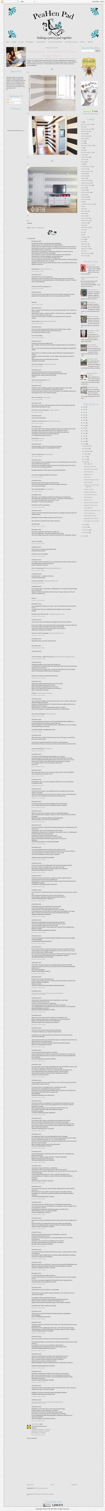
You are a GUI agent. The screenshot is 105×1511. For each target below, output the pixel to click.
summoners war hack (50, 364)
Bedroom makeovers (86, 129)
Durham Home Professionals (90, 113)
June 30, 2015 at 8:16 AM (37, 440)
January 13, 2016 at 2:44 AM (38, 716)
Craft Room (84, 138)
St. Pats (83, 241)
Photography (84, 237)
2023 (84, 415)
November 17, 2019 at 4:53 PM (38, 1318)
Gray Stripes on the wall (90, 466)
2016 (84, 433)
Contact (14, 42)
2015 (84, 436)
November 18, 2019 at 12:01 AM (38, 1396)
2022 (84, 417)
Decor (82, 143)
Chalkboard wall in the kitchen (91, 479)
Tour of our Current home (55, 42)
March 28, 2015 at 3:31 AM (37, 304)
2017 (84, 430)
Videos (82, 251)
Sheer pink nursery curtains (91, 469)
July (85, 456)
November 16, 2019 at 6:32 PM (38, 1198)
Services (82, 42)
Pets (82, 234)
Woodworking (84, 255)
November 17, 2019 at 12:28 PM (38, 1269)
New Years (84, 215)
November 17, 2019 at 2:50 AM (38, 1228)
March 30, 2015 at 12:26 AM (38, 337)
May (85, 461)
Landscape (84, 194)
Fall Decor (83, 159)
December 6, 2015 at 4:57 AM (38, 507)
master (83, 208)
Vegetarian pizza (88, 474)
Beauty (83, 126)
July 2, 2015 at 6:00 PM (37, 456)
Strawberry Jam (88, 500)
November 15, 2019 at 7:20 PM (38, 1046)
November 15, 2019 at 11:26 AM (38, 1012)
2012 (84, 444)
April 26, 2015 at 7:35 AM (37, 366)
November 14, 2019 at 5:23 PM (38, 886)
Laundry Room (84, 199)
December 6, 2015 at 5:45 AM (38, 556)
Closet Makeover (85, 136)
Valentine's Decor (85, 248)
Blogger (22, 130)
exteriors (83, 154)
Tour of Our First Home (71, 42)
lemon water (47, 397)
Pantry (82, 229)
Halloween (83, 178)
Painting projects (41, 227)
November (87, 446)
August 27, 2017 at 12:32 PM (38, 766)
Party (82, 232)
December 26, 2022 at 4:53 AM (38, 1434)
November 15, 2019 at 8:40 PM (38, 1076)
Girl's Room (84, 176)
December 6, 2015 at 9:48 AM (38, 600)
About (7, 42)
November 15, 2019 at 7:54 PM (38, 1061)
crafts (82, 140)
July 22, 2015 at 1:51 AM (37, 491)
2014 (84, 438)
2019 (84, 425)
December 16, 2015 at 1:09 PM (38, 695)
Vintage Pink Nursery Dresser (91, 518)
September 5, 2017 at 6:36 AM (38, 798)
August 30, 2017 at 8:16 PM (37, 785)
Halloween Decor (85, 180)
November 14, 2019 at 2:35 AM (38, 821)
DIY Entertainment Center (90, 494)
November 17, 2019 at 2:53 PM (38, 1284)
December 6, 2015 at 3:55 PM (38, 647)
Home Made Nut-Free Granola (91, 521)
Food (82, 164)
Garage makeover (91, 302)
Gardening (83, 173)
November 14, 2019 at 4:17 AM (38, 843)
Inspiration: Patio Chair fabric (91, 502)
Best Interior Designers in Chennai (41, 1429)
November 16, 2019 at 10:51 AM (38, 1162)
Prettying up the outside (92, 316)
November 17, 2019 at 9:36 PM (38, 1368)
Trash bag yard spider (92, 359)
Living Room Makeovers (87, 204)
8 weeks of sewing (88, 489)
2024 (84, 412)
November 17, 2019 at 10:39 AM (38, 1258)
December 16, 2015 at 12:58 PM (38, 677)
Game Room (84, 169)
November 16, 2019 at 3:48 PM (38, 1183)
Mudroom (83, 213)
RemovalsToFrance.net (45, 269)
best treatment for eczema (53, 421)
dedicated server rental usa (44, 693)
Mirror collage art (88, 463)
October (86, 448)
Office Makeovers (85, 220)
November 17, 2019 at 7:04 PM (38, 1333)
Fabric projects (85, 157)
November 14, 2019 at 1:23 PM (38, 872)
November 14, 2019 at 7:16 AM (38, 859)
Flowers (83, 162)
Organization (84, 222)
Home (52, 1484)
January (86, 532)
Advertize (90, 42)
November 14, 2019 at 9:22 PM (38, 900)
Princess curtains (90, 265)
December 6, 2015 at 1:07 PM (38, 635)
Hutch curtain (87, 477)
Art (82, 122)
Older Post (74, 1484)
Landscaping (84, 197)
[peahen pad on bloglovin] (89, 105)
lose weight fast (49, 489)
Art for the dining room (89, 513)
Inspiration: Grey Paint (92, 387)
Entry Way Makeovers (86, 152)
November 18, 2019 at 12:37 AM (38, 1403)
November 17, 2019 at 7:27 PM (38, 1350)
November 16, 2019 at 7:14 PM (38, 1214)
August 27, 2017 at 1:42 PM (37, 776)
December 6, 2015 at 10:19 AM (38, 616)
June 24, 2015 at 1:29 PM (37, 412)
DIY (82, 147)
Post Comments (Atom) (41, 1488)
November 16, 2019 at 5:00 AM (38, 1148)
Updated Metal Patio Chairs (91, 505)
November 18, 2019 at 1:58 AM (38, 1420)
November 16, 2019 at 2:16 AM (38, 1130)
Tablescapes (84, 244)
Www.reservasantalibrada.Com (52, 568)
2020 (84, 423)
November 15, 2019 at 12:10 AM (38, 932)
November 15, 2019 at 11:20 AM (38, 994)
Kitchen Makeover (85, 192)
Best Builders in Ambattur (39, 1432)
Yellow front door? (88, 482)
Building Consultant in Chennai (40, 1431)
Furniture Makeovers (86, 166)
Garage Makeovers (86, 171)
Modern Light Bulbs (89, 471)
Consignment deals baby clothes (92, 510)
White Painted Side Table (90, 515)
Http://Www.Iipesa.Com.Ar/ (57, 614)
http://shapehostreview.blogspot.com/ (63, 656)
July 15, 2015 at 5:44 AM (37, 477)
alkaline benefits (54, 410)
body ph (42, 438)
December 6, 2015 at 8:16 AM (38, 570)
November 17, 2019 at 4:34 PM (38, 1308)
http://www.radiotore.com (51, 581)
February (86, 529)
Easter (82, 150)
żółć (50, 286)
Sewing (83, 239)
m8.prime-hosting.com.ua (56, 633)
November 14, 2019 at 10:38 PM (38, 916)
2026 (84, 407)
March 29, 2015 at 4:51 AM (37, 323)
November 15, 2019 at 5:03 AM (38, 973)
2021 (84, 420)
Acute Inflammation (50, 714)
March (86, 527)
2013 (84, 441)
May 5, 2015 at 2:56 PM (37, 382)
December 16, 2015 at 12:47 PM (38, 658)
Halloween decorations (92, 289)
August (86, 453)
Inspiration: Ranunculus (90, 492)
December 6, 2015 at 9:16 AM (38, 583)
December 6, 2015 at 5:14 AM (38, 526)
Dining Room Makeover (87, 145)
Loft (82, 206)
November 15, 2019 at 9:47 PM (38, 1097)
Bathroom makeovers (86, 124)
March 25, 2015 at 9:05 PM (37, 288)
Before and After (41, 42)
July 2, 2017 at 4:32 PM (37, 731)
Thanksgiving (84, 246)
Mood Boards (30, 42)
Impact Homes (36, 1424)
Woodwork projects (86, 253)
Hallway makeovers (86, 183)
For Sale (21, 42)
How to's (83, 187)
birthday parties (85, 131)
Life (82, 201)
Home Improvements (86, 185)
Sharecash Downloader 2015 (48, 321)
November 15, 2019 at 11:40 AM (38, 1024)
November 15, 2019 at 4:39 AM (38, 943)
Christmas (83, 133)
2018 (84, 428)
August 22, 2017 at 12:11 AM (38, 750)
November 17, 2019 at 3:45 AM (38, 1246)
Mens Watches (48, 748)
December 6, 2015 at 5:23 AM (38, 543)
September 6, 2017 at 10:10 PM (38, 807)
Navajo (48, 380)
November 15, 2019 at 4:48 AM (38, 959)
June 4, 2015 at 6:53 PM (37, 399)
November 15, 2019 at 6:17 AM (38, 987)
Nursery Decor (85, 218)
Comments (11, 102)
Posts (10, 99)
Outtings (83, 225)
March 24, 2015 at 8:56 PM (37, 271)
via (28, 72)
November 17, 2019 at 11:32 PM (38, 1382)
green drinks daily (47, 454)
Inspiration (33, 227)
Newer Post (30, 1484)
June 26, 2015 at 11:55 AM (37, 423)
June (85, 459)
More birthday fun (88, 497)
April (85, 524)
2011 (84, 536)
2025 (84, 409)
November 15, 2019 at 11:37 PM (38, 1114)
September (87, 451)
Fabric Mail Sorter (88, 507)
